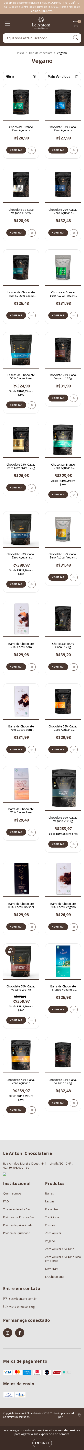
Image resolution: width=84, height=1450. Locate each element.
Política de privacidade (17, 1225)
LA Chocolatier (54, 1277)
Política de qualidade (16, 1233)
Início (20, 53)
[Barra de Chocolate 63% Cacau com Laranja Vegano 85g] (32, 667)
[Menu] (7, 24)
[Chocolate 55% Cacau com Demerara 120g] (32, 487)
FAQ (6, 1201)
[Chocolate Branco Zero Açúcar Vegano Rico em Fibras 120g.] (74, 315)
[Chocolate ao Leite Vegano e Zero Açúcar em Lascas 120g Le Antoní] (32, 233)
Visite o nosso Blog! (22, 1307)
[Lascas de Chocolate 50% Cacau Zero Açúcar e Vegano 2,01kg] (32, 405)
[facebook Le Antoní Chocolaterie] (19, 1332)
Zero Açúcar (53, 1233)
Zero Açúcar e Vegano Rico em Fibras (63, 1259)
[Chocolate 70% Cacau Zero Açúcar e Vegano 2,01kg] (32, 584)
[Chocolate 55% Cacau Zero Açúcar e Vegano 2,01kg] (32, 1110)
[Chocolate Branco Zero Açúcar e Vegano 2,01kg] (74, 494)
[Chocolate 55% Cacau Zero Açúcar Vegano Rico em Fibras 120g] (74, 577)
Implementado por (66, 1415)
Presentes (51, 1209)
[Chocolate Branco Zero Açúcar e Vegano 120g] (32, 150)
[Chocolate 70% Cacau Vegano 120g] (74, 398)
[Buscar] (76, 38)
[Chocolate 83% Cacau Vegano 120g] (74, 1103)
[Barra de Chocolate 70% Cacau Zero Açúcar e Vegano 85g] (32, 832)
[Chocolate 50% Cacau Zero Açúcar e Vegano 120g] (74, 150)
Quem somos (12, 1193)
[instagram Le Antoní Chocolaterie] (7, 1332)
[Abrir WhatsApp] (74, 1440)
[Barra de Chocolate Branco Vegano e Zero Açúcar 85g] (74, 1009)
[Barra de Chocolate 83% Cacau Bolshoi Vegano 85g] (32, 927)
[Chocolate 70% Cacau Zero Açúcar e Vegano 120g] (74, 233)
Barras (49, 1193)
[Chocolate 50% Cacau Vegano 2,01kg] (74, 844)
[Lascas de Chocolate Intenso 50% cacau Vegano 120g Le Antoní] (32, 315)
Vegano (50, 1241)
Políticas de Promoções (18, 1217)
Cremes (50, 1225)
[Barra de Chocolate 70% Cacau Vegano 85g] (74, 927)
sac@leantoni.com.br (23, 1299)
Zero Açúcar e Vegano (59, 1249)
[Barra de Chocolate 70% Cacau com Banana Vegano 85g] (32, 749)
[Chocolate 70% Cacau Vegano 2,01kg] (32, 1020)
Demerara (52, 1269)
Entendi (42, 1443)
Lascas (49, 1201)
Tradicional (52, 1217)
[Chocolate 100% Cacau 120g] (74, 667)
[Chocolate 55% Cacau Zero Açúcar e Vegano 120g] (74, 749)
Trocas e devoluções (17, 1209)
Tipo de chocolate (40, 53)
